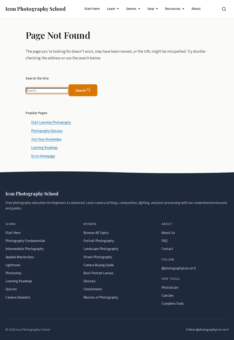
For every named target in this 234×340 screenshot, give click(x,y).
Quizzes (11, 289)
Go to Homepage (43, 156)
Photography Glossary (47, 130)
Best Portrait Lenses (98, 273)
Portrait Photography (98, 241)
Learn (111, 8)
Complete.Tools (173, 303)
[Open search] (224, 9)
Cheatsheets (92, 289)
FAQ (165, 241)
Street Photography (97, 257)
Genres (131, 8)
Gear (150, 8)
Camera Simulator (17, 297)
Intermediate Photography (24, 249)
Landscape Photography (100, 249)
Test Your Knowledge (46, 139)
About (196, 8)
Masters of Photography (100, 297)
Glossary (89, 281)
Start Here (92, 8)
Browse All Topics (96, 232)
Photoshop (13, 273)
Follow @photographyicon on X (207, 329)
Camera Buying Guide (98, 265)
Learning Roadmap (44, 147)
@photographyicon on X (179, 268)
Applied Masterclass (19, 257)
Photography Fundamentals (25, 241)
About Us (168, 232)
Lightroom (12, 265)
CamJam (167, 295)
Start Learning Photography (51, 122)
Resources (173, 8)
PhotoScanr (170, 287)
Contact (167, 249)
